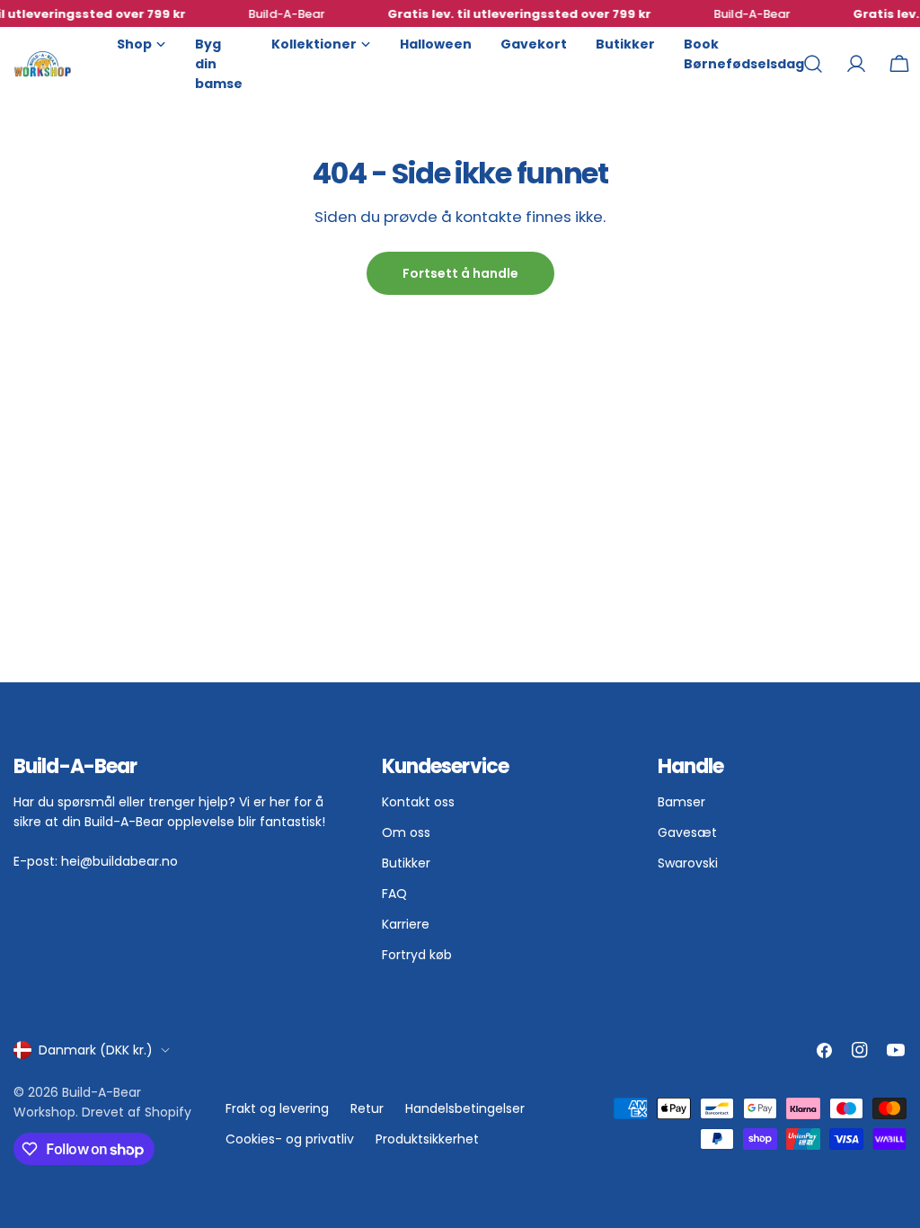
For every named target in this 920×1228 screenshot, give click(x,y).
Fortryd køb (417, 955)
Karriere (405, 924)
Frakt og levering (277, 1108)
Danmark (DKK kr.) (96, 1050)
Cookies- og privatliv (290, 1139)
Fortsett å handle (460, 273)
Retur (367, 1108)
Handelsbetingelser (465, 1108)
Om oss (406, 832)
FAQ (394, 894)
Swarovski (688, 863)
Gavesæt (687, 832)
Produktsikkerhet (427, 1139)
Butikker (406, 863)
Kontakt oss (418, 802)
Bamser (681, 802)
